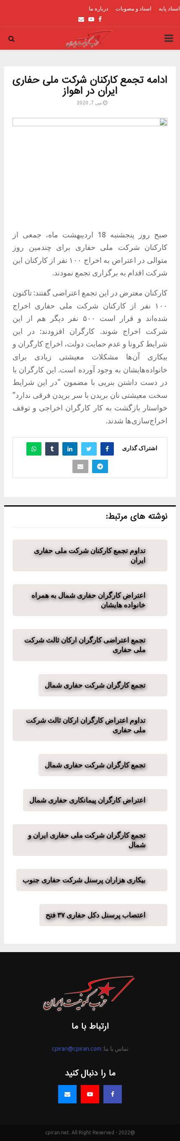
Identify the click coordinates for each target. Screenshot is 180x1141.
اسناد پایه (169, 8)
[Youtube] (90, 1094)
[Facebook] (112, 1094)
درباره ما (98, 8)
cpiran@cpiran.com (76, 1048)
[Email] (67, 1094)
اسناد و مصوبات (134, 8)
